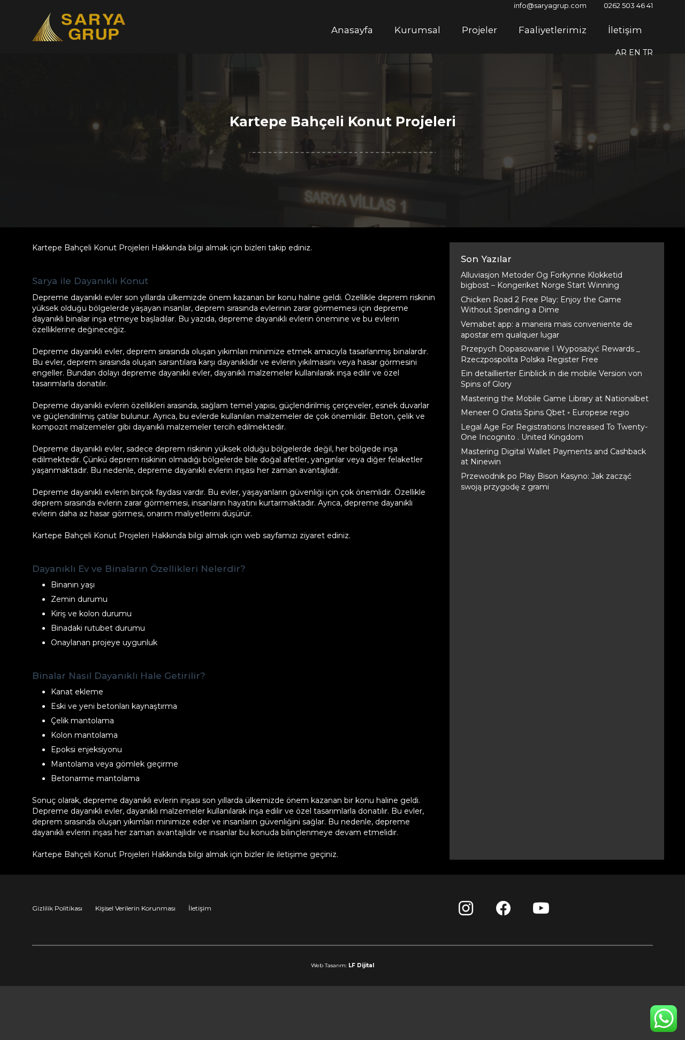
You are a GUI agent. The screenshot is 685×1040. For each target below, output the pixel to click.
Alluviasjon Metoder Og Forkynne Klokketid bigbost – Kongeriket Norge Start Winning (541, 280)
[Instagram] (466, 908)
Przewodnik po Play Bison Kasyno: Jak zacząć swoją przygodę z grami (546, 481)
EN (635, 52)
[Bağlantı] (78, 27)
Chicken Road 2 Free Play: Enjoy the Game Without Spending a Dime (541, 305)
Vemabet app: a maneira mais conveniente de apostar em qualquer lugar (547, 329)
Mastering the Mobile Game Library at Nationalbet (555, 398)
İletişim (199, 908)
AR (621, 52)
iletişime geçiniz (307, 854)
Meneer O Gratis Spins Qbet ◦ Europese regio (545, 412)
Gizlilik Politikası (57, 908)
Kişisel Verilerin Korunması (135, 908)
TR (648, 52)
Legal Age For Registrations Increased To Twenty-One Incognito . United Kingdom (554, 432)
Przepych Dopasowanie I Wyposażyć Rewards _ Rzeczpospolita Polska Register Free (550, 354)
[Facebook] (503, 908)
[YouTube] (541, 908)
